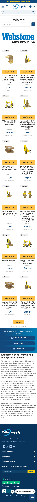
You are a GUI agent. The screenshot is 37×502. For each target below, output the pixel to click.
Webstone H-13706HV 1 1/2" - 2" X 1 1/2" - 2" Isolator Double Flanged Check (9, 304)
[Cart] (34, 6)
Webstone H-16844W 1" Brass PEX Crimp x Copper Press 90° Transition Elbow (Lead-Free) (9, 79)
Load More (18, 322)
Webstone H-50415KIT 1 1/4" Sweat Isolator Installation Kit (27, 261)
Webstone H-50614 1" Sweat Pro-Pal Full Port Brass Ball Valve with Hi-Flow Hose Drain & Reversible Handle (27, 79)
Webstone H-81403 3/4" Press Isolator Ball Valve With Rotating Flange (9, 213)
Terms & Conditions (8, 496)
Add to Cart (9, 72)
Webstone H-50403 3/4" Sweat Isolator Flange (9, 261)
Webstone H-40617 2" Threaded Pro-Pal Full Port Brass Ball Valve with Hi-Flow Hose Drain (27, 304)
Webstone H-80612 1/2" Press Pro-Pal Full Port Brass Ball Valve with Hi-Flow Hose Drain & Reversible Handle (27, 170)
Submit (31, 471)
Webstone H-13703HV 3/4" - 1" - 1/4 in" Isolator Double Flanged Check (9, 168)
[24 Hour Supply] (11, 432)
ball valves (13, 415)
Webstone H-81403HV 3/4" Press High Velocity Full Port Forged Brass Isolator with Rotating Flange (27, 124)
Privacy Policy (20, 496)
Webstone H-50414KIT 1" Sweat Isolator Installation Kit (9, 122)
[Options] (33, 24)
